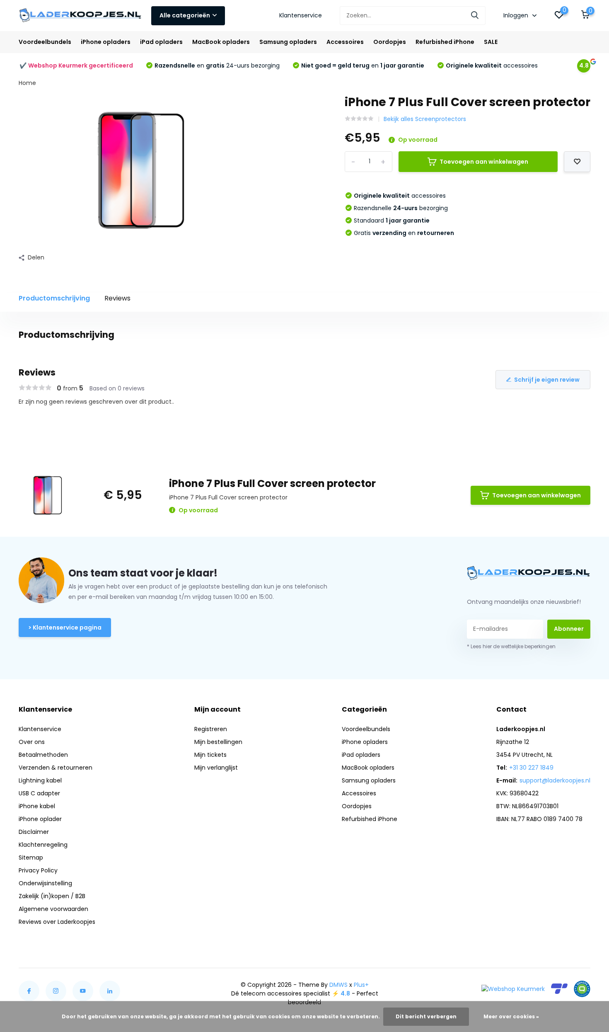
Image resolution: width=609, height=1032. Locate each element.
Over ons (32, 742)
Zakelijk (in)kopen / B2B (52, 896)
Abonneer (569, 629)
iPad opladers (161, 42)
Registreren (210, 729)
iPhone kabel (37, 806)
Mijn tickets (210, 755)
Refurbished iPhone (445, 42)
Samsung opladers (288, 42)
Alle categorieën (185, 15)
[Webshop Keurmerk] (513, 988)
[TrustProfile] (559, 989)
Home (27, 83)
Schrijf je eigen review (547, 379)
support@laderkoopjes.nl (555, 780)
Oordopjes (389, 42)
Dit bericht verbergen (426, 1016)
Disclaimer (34, 832)
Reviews (117, 298)
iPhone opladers (105, 42)
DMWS (338, 985)
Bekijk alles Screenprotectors (425, 119)
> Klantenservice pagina (65, 627)
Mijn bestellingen (218, 742)
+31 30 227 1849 (531, 767)
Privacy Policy (38, 870)
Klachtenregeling (43, 845)
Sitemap (31, 857)
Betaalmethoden (43, 755)
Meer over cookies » (511, 1016)
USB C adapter (39, 793)
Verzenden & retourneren (55, 767)
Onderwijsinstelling (45, 883)
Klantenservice (300, 15)
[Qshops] (582, 989)
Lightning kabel (40, 780)
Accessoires (345, 42)
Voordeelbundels (45, 42)
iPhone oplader (40, 819)
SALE (491, 42)
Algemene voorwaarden (53, 909)
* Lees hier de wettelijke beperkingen (511, 646)
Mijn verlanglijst (216, 767)
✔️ (76, 65)
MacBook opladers (221, 42)
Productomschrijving (54, 298)
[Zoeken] (475, 15)
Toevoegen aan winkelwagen (484, 161)
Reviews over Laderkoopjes (57, 922)
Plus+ (361, 985)
